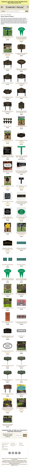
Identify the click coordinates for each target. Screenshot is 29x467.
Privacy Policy (21, 445)
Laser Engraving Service (5, 445)
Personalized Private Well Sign (8, 351)
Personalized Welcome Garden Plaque (8, 394)
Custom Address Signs (5, 447)
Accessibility (12, 443)
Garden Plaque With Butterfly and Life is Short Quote (7, 425)
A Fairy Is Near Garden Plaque (7, 82)
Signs (4, 14)
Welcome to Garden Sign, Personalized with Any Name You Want (7, 249)
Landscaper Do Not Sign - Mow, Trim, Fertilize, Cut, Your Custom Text (7, 156)
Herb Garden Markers (21, 264)
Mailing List (21, 443)
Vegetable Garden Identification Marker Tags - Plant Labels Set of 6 (8, 279)
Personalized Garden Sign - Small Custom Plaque (21, 233)
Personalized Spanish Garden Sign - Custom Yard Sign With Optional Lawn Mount (21, 171)
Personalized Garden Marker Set (7, 265)
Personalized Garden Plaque (7, 36)
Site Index (20, 444)
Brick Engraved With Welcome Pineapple (7, 322)
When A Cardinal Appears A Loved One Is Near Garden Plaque (21, 112)
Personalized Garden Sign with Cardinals (21, 141)
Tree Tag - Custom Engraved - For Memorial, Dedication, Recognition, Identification (21, 37)
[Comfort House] (15, 7)
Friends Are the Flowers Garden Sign (21, 380)
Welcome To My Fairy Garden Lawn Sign (21, 394)
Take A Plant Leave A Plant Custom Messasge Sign (8, 171)
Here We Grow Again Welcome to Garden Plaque (8, 294)
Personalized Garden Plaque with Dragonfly (21, 294)
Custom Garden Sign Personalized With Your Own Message (7, 218)
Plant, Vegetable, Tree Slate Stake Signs (21, 186)
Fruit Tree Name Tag (8, 126)
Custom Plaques (5, 448)
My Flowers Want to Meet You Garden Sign (7, 380)
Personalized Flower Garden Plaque (21, 351)
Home (2, 14)
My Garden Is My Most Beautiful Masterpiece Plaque (21, 54)
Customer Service (13, 444)
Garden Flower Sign (7, 232)
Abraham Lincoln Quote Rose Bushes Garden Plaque (21, 69)
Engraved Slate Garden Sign (7, 140)
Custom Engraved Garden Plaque (21, 127)
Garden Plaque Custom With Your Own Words (21, 217)
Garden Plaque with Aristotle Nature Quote (7, 54)
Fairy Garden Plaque (8, 68)
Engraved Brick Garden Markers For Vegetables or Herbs (21, 322)
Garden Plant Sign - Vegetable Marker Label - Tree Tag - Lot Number (21, 156)
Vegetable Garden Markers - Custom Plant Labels (21, 249)
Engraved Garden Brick (21, 307)
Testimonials (12, 445)
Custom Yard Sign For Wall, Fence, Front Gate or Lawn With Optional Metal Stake (21, 202)
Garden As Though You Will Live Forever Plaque (21, 83)
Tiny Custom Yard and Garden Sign (7, 202)
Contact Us (4, 458)
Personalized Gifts (5, 449)
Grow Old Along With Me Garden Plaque (7, 366)
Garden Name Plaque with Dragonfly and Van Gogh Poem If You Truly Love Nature (8, 408)
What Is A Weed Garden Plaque (21, 97)
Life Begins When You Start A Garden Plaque (7, 97)
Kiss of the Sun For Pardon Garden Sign (21, 366)
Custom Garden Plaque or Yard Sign (8, 186)
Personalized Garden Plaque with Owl (7, 308)
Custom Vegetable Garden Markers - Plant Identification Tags (21, 279)
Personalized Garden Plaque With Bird (21, 408)
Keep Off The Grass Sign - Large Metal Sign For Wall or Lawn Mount (7, 337)
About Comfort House (5, 443)
